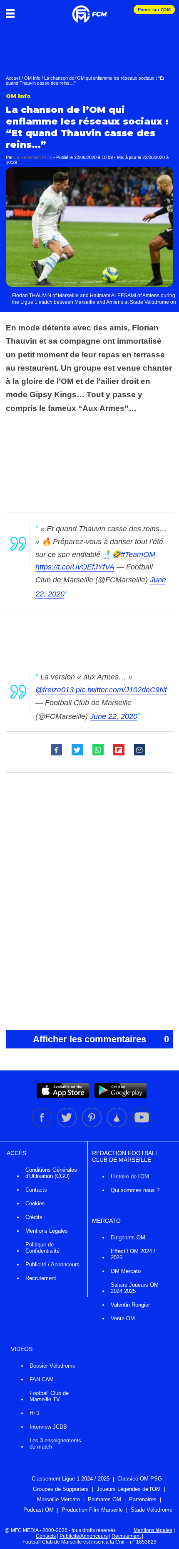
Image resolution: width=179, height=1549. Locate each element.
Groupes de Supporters (61, 1489)
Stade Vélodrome (151, 1510)
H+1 (35, 1413)
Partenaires (143, 1499)
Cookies (35, 1203)
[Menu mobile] (12, 13)
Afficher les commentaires (101, 1039)
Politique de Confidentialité (42, 1247)
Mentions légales (153, 1530)
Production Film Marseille (92, 1510)
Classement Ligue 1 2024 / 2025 (70, 1479)
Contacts (36, 1190)
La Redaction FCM (33, 157)
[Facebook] (42, 1126)
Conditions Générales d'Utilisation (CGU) (51, 1173)
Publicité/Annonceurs (84, 1536)
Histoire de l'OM (130, 1176)
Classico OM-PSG (139, 1479)
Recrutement (40, 1278)
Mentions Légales (46, 1231)
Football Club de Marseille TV (49, 1396)
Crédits (33, 1217)
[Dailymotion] (117, 1126)
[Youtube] (142, 1126)
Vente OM (123, 1318)
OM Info (32, 78)
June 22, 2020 (113, 716)
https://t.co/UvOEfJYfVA (74, 567)
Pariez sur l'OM (154, 9)
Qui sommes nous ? (135, 1190)
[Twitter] (67, 1126)
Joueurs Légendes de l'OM (129, 1489)
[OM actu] (89, 10)
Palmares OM (104, 1499)
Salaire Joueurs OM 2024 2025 (135, 1288)
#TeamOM (138, 554)
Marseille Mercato (58, 1499)
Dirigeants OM (128, 1237)
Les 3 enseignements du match (55, 1443)
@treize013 (54, 690)
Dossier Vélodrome (52, 1366)
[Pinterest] (92, 1126)
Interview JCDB (48, 1427)
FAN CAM (42, 1379)
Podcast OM (38, 1510)
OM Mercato (126, 1271)
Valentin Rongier (130, 1305)
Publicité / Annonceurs (52, 1264)
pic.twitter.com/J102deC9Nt (121, 690)
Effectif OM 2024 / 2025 (133, 1254)
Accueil (13, 78)
